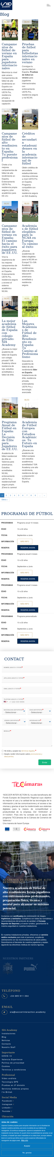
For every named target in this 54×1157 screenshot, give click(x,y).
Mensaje (7, 731)
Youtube (6, 1111)
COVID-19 (7, 1056)
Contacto (6, 1044)
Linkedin (6, 1107)
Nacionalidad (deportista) (13, 710)
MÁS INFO (24, 541)
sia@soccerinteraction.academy (28, 1011)
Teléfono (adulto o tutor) (13, 699)
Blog (6, 22)
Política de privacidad (13, 1062)
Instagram (7, 1104)
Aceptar (27, 1146)
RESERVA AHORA (27, 547)
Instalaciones (8, 1033)
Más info (24, 1140)
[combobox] (5, 700)
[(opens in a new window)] (11, 967)
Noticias (6, 1040)
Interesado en (35, 720)
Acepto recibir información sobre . (23, 755)
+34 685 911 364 (19, 995)
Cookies (6, 1066)
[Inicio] (6, 5)
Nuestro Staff (8, 1047)
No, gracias (27, 1153)
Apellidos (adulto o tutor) (13, 678)
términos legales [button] (28, 751)
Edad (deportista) (36, 710)
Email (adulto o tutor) (12, 689)
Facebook (7, 1101)
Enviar (44, 762)
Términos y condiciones (14, 1069)
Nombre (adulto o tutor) (12, 667)
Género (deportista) (11, 720)
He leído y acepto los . (19, 751)
